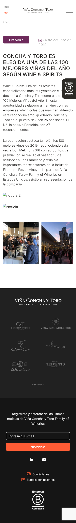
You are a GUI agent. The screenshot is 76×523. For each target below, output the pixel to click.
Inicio (6, 22)
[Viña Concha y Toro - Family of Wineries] (38, 10)
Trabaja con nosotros (41, 479)
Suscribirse (38, 447)
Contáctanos (40, 474)
